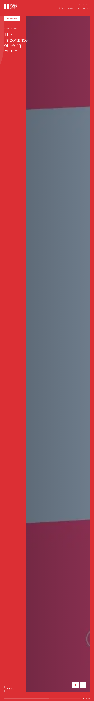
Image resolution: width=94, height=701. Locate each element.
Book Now (10, 689)
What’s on (61, 8)
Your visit (71, 8)
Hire (78, 8)
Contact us (86, 8)
